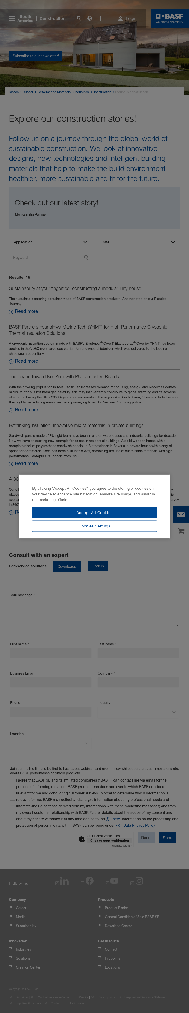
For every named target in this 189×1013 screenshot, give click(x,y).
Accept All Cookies (95, 512)
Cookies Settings (94, 526)
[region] (94, 506)
